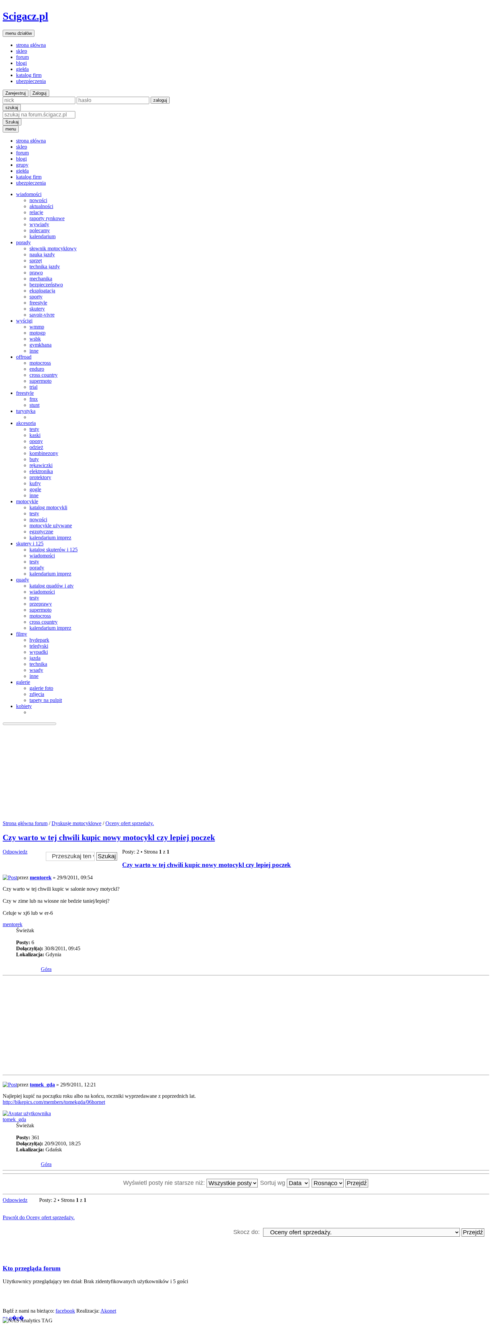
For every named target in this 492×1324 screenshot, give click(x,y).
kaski (34, 435)
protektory (40, 477)
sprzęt (35, 260)
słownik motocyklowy (53, 248)
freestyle (38, 302)
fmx (33, 399)
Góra (46, 969)
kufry (35, 483)
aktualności (41, 206)
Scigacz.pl (25, 16)
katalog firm (29, 75)
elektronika (41, 471)
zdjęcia (36, 694)
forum (22, 57)
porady (36, 567)
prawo (36, 272)
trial (33, 387)
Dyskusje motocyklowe (76, 823)
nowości (38, 200)
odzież (36, 447)
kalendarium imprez (50, 537)
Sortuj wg (273, 1182)
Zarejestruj (15, 93)
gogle (35, 489)
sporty (36, 296)
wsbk (35, 339)
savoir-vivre (42, 315)
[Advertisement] (246, 773)
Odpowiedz (15, 852)
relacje (36, 212)
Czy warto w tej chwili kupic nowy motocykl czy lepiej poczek (109, 837)
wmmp (36, 327)
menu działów (18, 33)
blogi (21, 63)
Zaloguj (39, 93)
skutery (37, 309)
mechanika (40, 278)
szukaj (11, 107)
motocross (40, 363)
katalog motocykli (48, 507)
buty (34, 459)
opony (36, 441)
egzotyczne (41, 531)
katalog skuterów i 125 (53, 549)
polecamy (39, 230)
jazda (34, 658)
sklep (21, 51)
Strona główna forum (25, 823)
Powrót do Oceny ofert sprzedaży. (39, 1217)
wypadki (38, 652)
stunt (34, 405)
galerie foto (41, 688)
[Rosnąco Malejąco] (340, 1182)
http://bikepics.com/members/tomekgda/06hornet (54, 1102)
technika (38, 664)
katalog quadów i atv (51, 586)
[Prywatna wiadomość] (34, 964)
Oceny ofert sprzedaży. (129, 823)
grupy (22, 165)
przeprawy (40, 604)
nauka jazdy (42, 254)
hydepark (39, 640)
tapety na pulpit (45, 700)
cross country (43, 375)
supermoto (40, 381)
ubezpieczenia (31, 81)
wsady (36, 670)
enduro (36, 369)
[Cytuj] (479, 869)
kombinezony (43, 453)
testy (34, 429)
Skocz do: (246, 1232)
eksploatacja (42, 290)
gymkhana (40, 345)
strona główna (31, 45)
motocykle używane (50, 525)
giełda (22, 69)
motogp (37, 333)
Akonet (108, 1311)
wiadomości (42, 555)
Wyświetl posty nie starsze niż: (165, 1182)
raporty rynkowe (47, 218)
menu (10, 128)
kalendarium (42, 236)
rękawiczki (41, 465)
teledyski (38, 646)
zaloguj (160, 100)
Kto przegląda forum (32, 1268)
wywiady (39, 224)
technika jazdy (44, 266)
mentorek (41, 877)
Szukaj (12, 121)
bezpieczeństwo (46, 284)
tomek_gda (42, 1084)
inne (33, 351)
